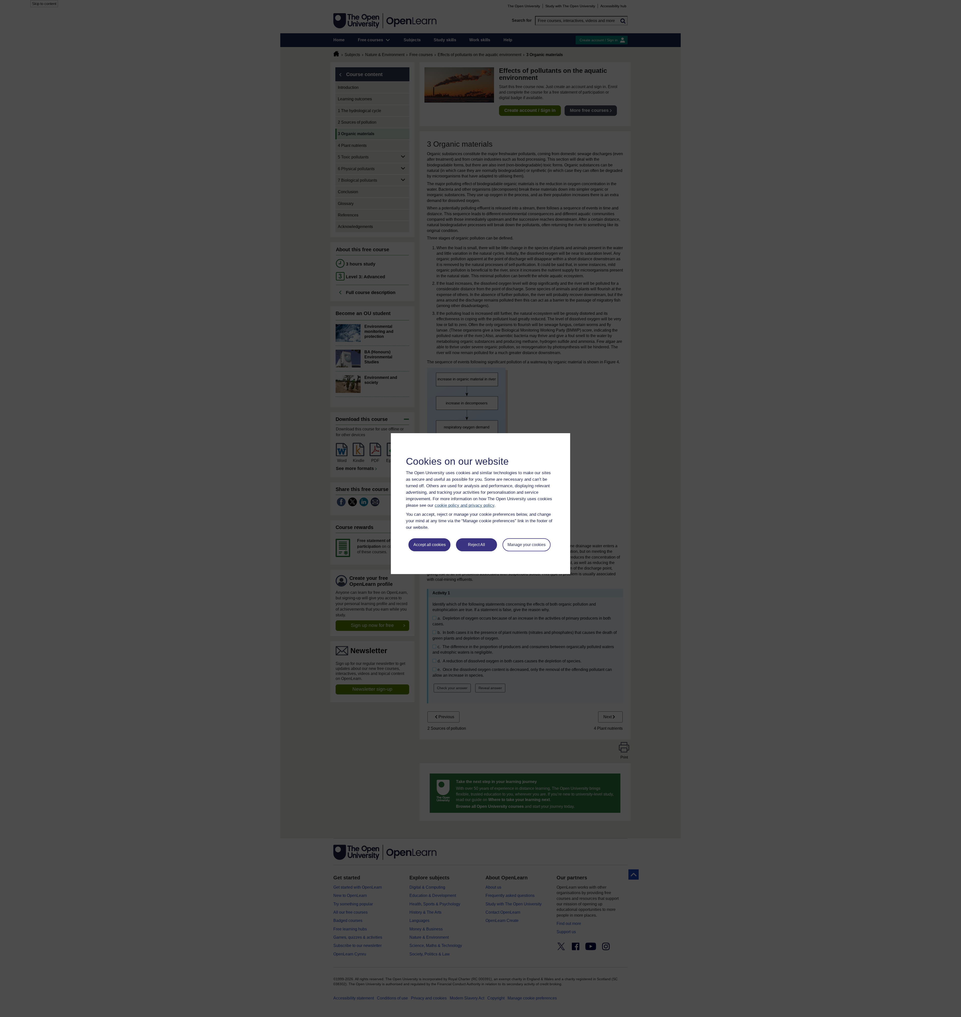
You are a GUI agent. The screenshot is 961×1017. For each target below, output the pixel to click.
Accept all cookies (429, 545)
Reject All (476, 545)
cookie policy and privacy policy (464, 505)
